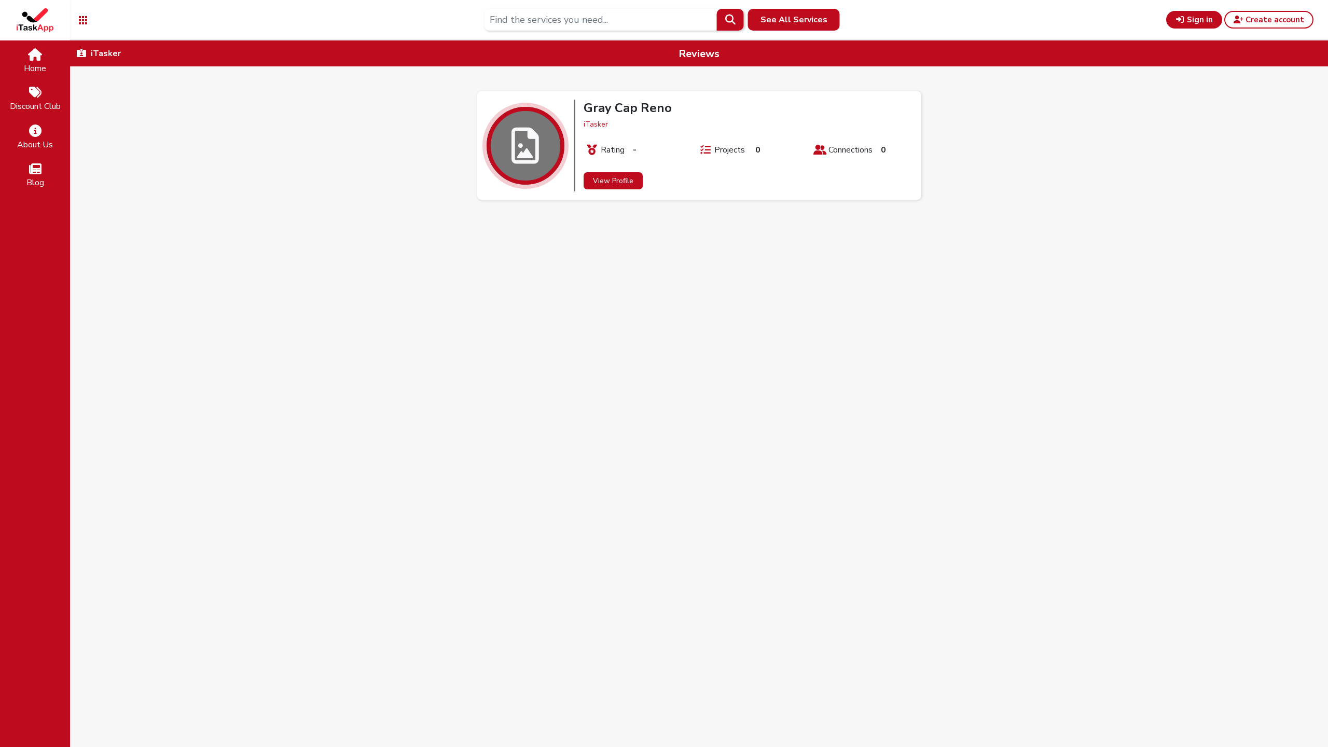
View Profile (613, 181)
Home (35, 68)
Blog (35, 182)
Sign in (1199, 20)
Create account (1273, 20)
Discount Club (35, 106)
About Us (35, 144)
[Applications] (83, 19)
